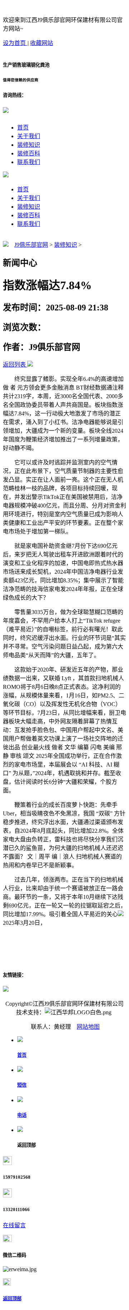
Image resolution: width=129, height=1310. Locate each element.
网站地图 (88, 1027)
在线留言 (14, 1225)
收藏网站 (41, 43)
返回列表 (14, 364)
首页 (23, 127)
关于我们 (28, 136)
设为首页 (15, 43)
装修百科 (28, 153)
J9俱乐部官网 (31, 245)
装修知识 (28, 145)
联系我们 (28, 162)
